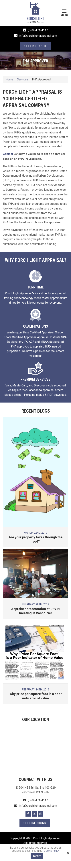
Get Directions (34, 823)
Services (22, 79)
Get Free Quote (35, 46)
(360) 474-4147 (38, 30)
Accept (37, 856)
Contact (8, 153)
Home (9, 79)
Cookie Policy (52, 850)
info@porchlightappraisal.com (38, 35)
